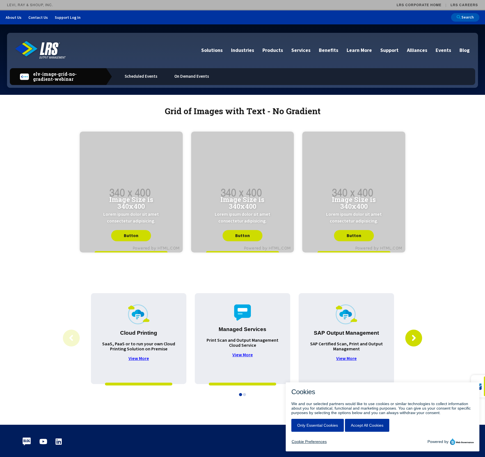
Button (131, 236)
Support (389, 50)
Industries (242, 50)
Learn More (359, 50)
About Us (13, 17)
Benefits (328, 50)
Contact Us (38, 17)
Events (443, 50)
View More (139, 358)
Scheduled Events (141, 76)
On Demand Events (191, 76)
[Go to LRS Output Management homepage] (40, 50)
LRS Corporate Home (419, 4)
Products (272, 50)
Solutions (212, 50)
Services (300, 50)
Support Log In (68, 17)
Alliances (417, 50)
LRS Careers (464, 4)
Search (467, 17)
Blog (464, 50)
